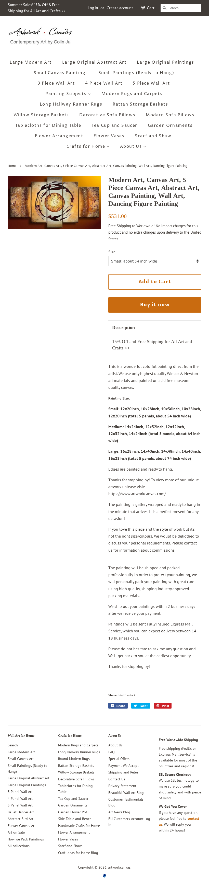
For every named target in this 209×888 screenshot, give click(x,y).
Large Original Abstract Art (94, 62)
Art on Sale (16, 832)
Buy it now (155, 305)
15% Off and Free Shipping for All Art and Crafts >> (152, 344)
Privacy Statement (122, 785)
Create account (120, 8)
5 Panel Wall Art (20, 805)
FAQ (111, 752)
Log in (93, 8)
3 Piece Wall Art (56, 83)
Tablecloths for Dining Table (48, 125)
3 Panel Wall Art (20, 791)
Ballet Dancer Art (21, 812)
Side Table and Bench (75, 818)
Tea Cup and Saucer (114, 125)
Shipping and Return (124, 772)
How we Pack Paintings (26, 839)
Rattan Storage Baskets (140, 104)
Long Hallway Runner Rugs (71, 104)
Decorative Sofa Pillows (107, 115)
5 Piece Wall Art (151, 83)
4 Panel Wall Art (20, 798)
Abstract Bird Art (20, 818)
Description (123, 327)
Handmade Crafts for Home (79, 825)
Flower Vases (109, 136)
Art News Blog (119, 812)
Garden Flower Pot (72, 812)
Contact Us (116, 779)
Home (12, 166)
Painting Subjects (66, 94)
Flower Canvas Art (22, 825)
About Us (131, 146)
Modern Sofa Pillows (170, 115)
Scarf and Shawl (154, 136)
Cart (151, 8)
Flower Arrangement (59, 136)
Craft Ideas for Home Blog (78, 852)
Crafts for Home (87, 146)
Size (111, 251)
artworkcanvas (119, 867)
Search (13, 745)
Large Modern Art (31, 62)
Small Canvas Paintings (61, 73)
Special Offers (118, 758)
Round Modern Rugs (74, 758)
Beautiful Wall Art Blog (126, 792)
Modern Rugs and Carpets (131, 94)
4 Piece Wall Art (104, 83)
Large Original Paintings (165, 62)
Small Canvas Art (21, 758)
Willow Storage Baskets (41, 115)
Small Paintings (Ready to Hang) (136, 73)
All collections (19, 846)
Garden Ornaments (170, 125)
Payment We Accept (123, 765)
